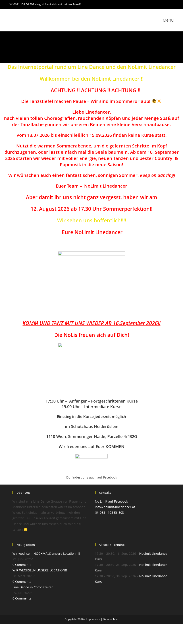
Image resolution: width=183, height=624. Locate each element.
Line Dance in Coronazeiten (33, 587)
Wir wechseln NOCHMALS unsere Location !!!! (46, 553)
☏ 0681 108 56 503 (109, 512)
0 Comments (21, 565)
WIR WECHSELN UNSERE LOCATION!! (39, 570)
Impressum (93, 619)
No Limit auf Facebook (111, 501)
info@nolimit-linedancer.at (115, 507)
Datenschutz (111, 619)
